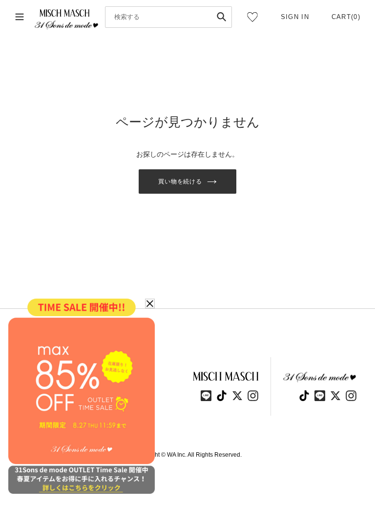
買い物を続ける (180, 181)
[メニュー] (19, 17)
